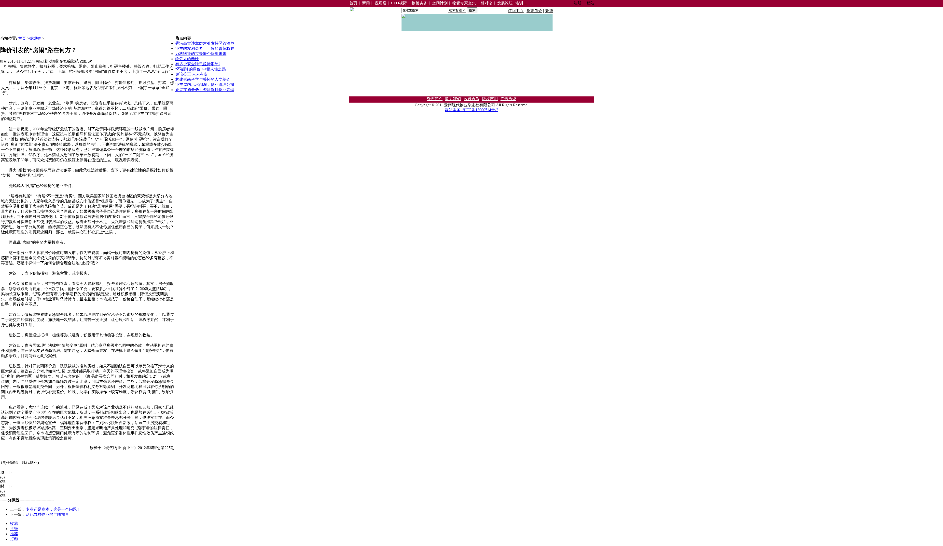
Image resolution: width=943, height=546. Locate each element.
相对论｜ (488, 3)
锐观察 (35, 38)
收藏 (14, 523)
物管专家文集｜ (466, 3)
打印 (14, 539)
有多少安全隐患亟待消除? (197, 64)
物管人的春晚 (187, 59)
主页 (22, 38)
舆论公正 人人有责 (191, 74)
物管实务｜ (421, 3)
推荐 (14, 534)
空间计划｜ (442, 3)
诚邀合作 (471, 99)
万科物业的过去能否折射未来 (200, 54)
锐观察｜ (382, 3)
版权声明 (490, 99)
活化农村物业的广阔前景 (47, 514)
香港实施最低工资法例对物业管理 (204, 90)
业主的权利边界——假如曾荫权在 (204, 48)
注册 (578, 3)
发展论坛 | (505, 3)
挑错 (14, 529)
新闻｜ (368, 3)
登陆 (590, 3)
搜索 (472, 10)
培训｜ (521, 3)
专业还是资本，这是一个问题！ (53, 509)
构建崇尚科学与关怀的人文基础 (202, 79)
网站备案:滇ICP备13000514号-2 (471, 110)
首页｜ (355, 3)
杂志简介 (534, 11)
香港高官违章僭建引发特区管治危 (204, 43)
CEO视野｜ (401, 3)
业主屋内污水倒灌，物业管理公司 (204, 84)
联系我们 (453, 99)
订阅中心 (516, 11)
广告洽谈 (508, 99)
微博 (549, 11)
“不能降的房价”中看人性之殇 (200, 69)
